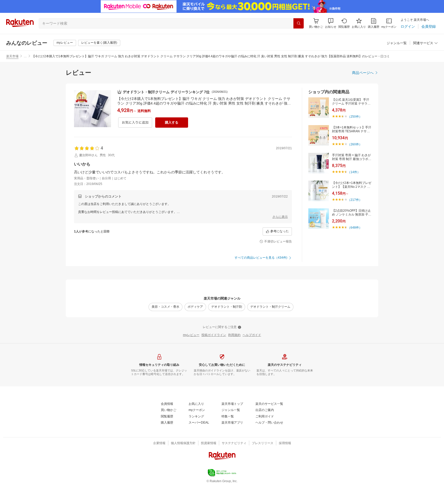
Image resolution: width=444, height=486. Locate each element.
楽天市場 (12, 56)
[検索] (298, 23)
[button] (330, 23)
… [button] (25, 56)
